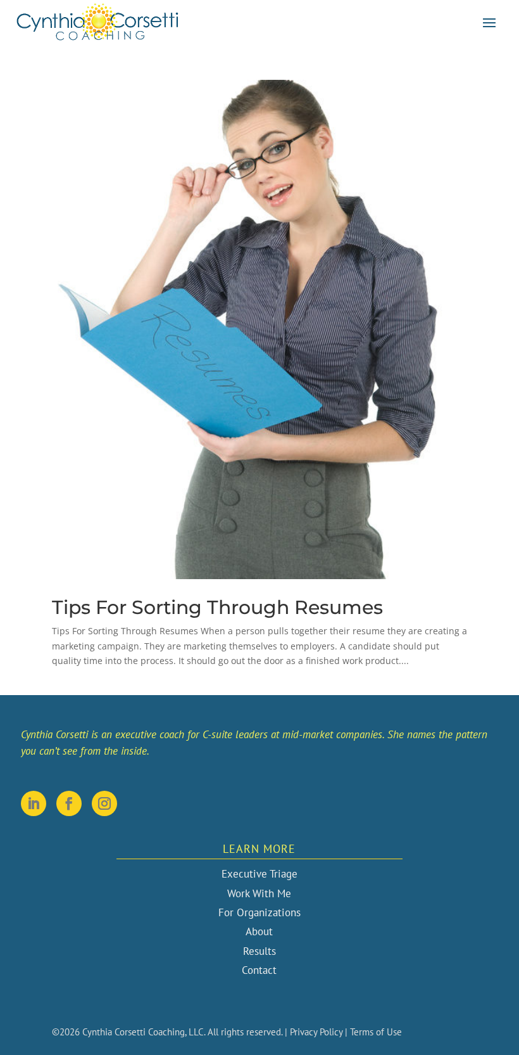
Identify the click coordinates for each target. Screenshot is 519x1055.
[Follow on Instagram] (104, 803)
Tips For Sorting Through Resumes (217, 607)
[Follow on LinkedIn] (33, 803)
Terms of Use (376, 1032)
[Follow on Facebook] (69, 803)
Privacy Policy (316, 1032)
